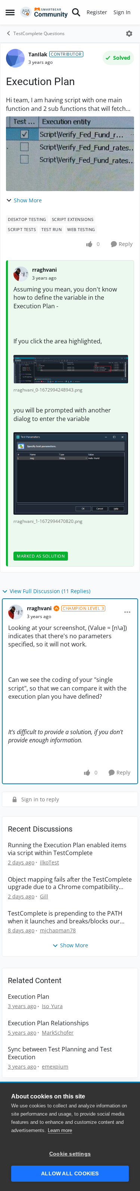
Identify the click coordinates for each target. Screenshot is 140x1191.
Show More (28, 200)
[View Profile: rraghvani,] (20, 273)
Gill (44, 896)
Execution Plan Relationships (48, 1023)
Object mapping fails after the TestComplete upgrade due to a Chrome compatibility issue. (70, 883)
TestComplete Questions (39, 33)
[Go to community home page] (44, 12)
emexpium (55, 1066)
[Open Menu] (129, 33)
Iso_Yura (52, 1006)
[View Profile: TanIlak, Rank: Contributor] (15, 58)
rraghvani (44, 269)
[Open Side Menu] (10, 12)
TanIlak (37, 54)
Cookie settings (70, 1154)
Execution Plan (28, 997)
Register (97, 12)
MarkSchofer (58, 1032)
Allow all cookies (70, 1173)
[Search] (76, 12)
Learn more (60, 1130)
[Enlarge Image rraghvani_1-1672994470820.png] (70, 473)
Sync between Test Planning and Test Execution (60, 1053)
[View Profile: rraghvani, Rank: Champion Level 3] (15, 612)
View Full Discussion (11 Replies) (50, 591)
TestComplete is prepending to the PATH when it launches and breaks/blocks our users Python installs (65, 917)
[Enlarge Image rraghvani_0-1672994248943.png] (70, 369)
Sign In (122, 12)
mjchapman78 (58, 930)
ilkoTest (49, 862)
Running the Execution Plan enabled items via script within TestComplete (67, 849)
